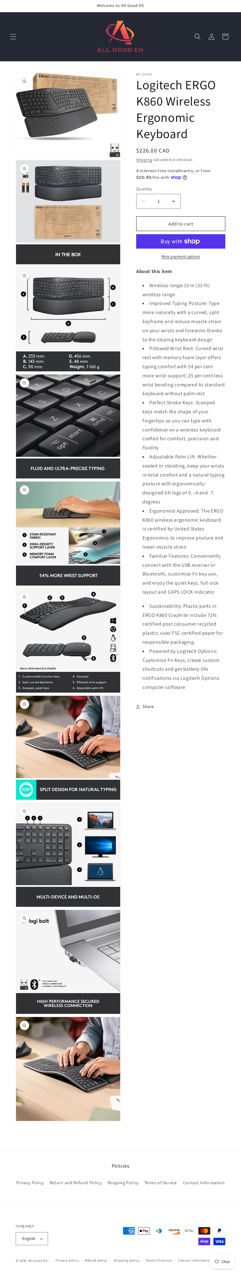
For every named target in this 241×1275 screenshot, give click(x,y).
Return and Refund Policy (75, 1182)
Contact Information (204, 1182)
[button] (13, 37)
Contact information (195, 1260)
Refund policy (96, 1260)
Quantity (144, 189)
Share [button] (148, 706)
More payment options (181, 256)
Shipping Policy (122, 1182)
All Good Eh (38, 1260)
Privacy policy (67, 1260)
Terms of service (159, 1260)
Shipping (144, 159)
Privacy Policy (30, 1182)
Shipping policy (127, 1260)
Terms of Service (160, 1182)
